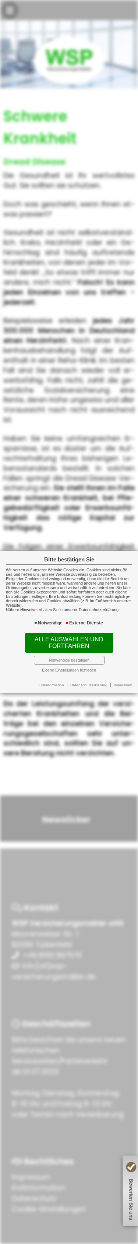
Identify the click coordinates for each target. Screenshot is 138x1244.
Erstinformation (51, 685)
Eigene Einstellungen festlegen (69, 670)
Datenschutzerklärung (88, 685)
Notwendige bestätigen (69, 660)
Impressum (123, 685)
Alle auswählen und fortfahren (69, 642)
